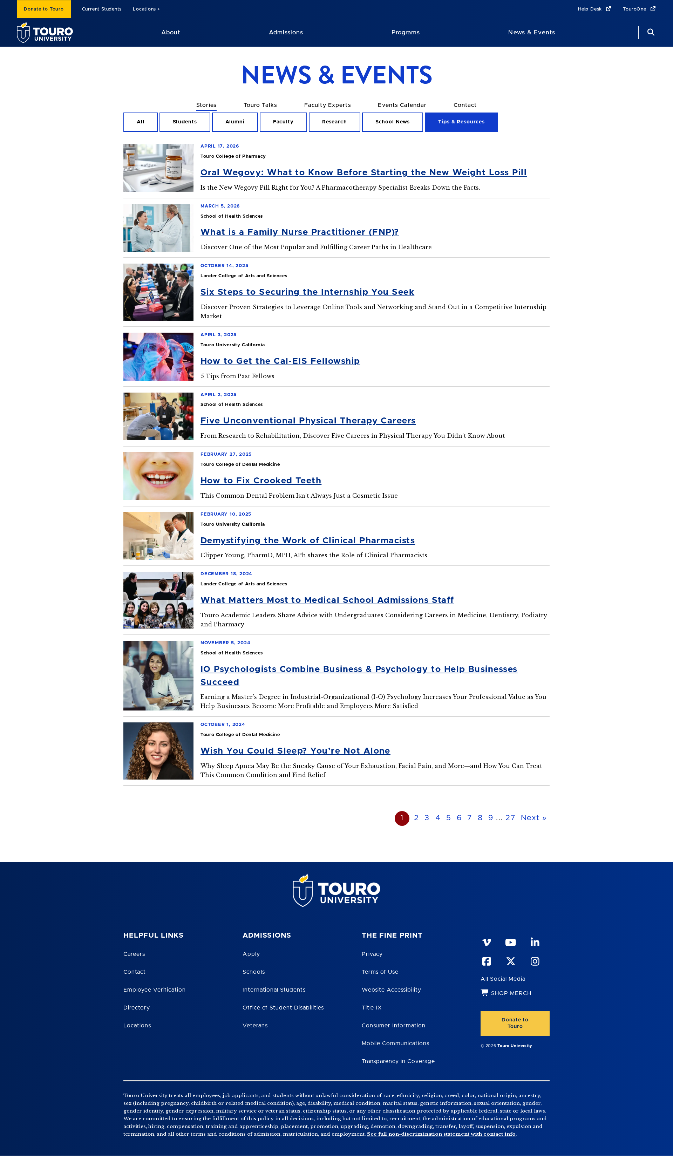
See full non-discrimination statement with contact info (441, 1134)
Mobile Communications (395, 1043)
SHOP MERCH (511, 993)
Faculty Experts (327, 105)
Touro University (514, 1046)
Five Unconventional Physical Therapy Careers (308, 420)
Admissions (286, 32)
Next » (534, 818)
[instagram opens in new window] (534, 960)
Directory (136, 1008)
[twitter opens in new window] (510, 960)
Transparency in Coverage (398, 1061)
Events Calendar (402, 105)
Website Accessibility (391, 990)
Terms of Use (380, 972)
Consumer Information (394, 1025)
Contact (465, 105)
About (170, 32)
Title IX (372, 1008)
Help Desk (591, 9)
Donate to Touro (44, 9)
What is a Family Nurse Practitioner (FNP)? (299, 232)
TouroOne (635, 9)
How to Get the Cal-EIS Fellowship (280, 361)
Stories (206, 105)
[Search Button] (650, 32)
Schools (254, 972)
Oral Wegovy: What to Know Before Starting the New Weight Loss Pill (363, 172)
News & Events (531, 32)
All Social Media (503, 979)
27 (510, 818)
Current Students (102, 9)
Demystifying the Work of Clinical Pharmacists (307, 540)
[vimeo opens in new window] (486, 941)
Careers (134, 954)
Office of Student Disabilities (283, 1008)
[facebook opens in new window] (486, 960)
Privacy (372, 954)
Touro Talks (260, 105)
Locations (144, 9)
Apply (251, 954)
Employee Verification (154, 990)
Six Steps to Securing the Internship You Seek (307, 292)
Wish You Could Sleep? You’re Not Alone (295, 751)
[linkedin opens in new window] (534, 941)
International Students (274, 990)
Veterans (255, 1025)
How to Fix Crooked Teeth (260, 480)
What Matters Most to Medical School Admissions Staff (327, 600)
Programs (406, 32)
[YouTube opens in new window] (510, 941)
